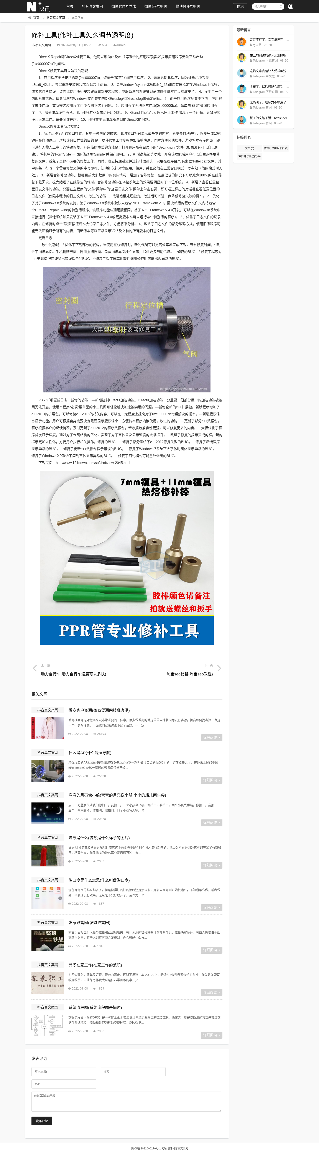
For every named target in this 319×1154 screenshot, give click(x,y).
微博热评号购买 (188, 6)
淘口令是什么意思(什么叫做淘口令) (99, 880)
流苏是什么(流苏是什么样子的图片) (99, 838)
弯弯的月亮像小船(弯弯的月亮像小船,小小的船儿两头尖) (117, 795)
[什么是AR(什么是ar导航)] (47, 771)
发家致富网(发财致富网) (89, 923)
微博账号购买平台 (276, 148)
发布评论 (42, 1121)
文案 (249, 148)
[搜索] (281, 6)
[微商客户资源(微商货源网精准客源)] (47, 728)
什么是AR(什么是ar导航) (90, 753)
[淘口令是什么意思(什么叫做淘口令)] (47, 898)
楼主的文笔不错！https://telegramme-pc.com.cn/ (270, 118)
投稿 (240, 6)
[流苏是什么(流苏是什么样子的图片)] (47, 856)
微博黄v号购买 (156, 6)
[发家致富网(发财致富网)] (47, 940)
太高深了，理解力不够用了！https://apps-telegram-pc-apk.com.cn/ (270, 102)
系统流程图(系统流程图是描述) (95, 1007)
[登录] (290, 7)
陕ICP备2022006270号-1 (146, 1148)
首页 (69, 6)
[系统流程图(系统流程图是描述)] (47, 1026)
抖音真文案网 (92, 6)
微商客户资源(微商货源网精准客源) (99, 710)
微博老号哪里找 (249, 156)
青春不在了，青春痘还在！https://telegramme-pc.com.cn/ (270, 39)
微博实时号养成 (124, 6)
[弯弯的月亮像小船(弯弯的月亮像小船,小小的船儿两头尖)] (47, 813)
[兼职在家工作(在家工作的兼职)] (47, 983)
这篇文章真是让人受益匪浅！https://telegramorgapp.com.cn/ (270, 71)
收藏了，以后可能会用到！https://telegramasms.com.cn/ (270, 86)
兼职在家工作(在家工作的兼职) (95, 965)
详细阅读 (210, 738)
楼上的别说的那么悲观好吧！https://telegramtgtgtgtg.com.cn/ (270, 55)
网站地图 (166, 1148)
